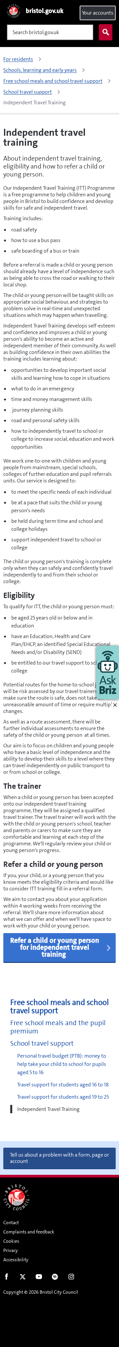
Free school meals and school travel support (59, 1006)
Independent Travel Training (48, 1109)
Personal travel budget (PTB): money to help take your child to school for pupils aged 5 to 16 (61, 1064)
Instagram (71, 1278)
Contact (11, 1222)
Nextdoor (55, 1278)
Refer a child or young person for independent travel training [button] (54, 947)
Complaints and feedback (28, 1232)
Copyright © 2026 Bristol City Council (40, 1292)
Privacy (10, 1250)
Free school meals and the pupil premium (57, 1027)
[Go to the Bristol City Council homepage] (16, 1197)
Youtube (39, 1278)
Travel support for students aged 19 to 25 (63, 1096)
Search (105, 32)
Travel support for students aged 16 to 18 (63, 1084)
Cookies (11, 1241)
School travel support (42, 1043)
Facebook (6, 1278)
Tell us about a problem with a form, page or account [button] (59, 1158)
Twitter (23, 1278)
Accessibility (15, 1260)
